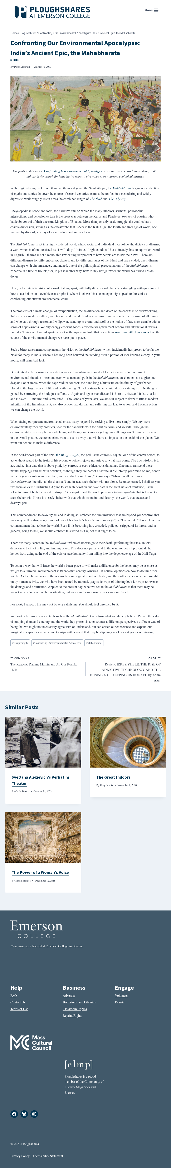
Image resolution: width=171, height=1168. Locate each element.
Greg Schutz (106, 785)
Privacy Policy (20, 1156)
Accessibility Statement (47, 1156)
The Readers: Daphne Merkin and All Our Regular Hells (44, 664)
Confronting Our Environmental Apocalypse (73, 171)
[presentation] (43, 742)
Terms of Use (19, 1009)
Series (14, 60)
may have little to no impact (133, 332)
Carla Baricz (22, 791)
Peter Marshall (22, 67)
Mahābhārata (94, 643)
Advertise (69, 995)
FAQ (13, 995)
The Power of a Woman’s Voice (40, 872)
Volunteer (121, 995)
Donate (119, 1002)
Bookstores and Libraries (79, 1002)
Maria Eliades (23, 880)
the (119, 188)
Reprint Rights (72, 1015)
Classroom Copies (75, 1009)
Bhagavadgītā (70, 455)
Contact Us (17, 1002)
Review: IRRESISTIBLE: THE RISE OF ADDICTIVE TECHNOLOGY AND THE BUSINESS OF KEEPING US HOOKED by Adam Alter (125, 669)
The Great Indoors (113, 777)
